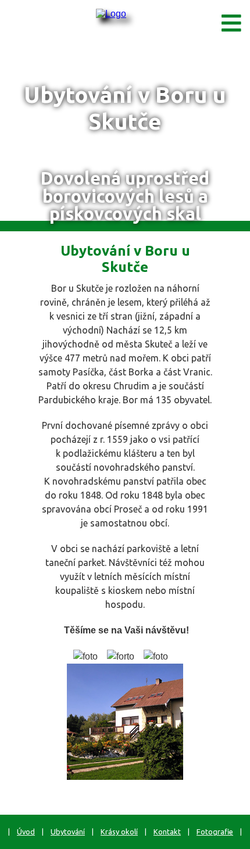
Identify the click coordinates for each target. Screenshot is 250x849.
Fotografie (215, 831)
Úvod (26, 831)
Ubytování (68, 831)
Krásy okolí (119, 831)
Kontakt (167, 831)
